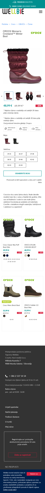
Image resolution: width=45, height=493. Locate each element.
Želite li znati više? (10, 490)
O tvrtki (8, 422)
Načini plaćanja (11, 412)
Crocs (13, 24)
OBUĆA (22, 24)
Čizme (30, 24)
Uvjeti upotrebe (11, 407)
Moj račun (9, 427)
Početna (5, 24)
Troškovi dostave (12, 417)
